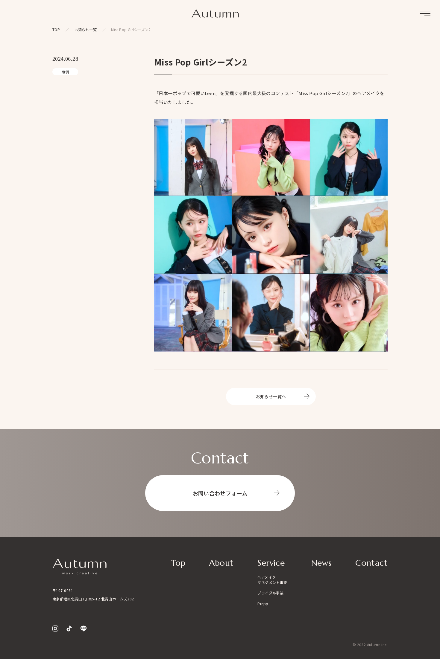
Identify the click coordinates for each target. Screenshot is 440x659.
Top (178, 563)
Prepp (262, 603)
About (221, 563)
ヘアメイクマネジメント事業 (272, 579)
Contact (371, 563)
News (321, 563)
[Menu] (425, 13)
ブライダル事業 (270, 592)
